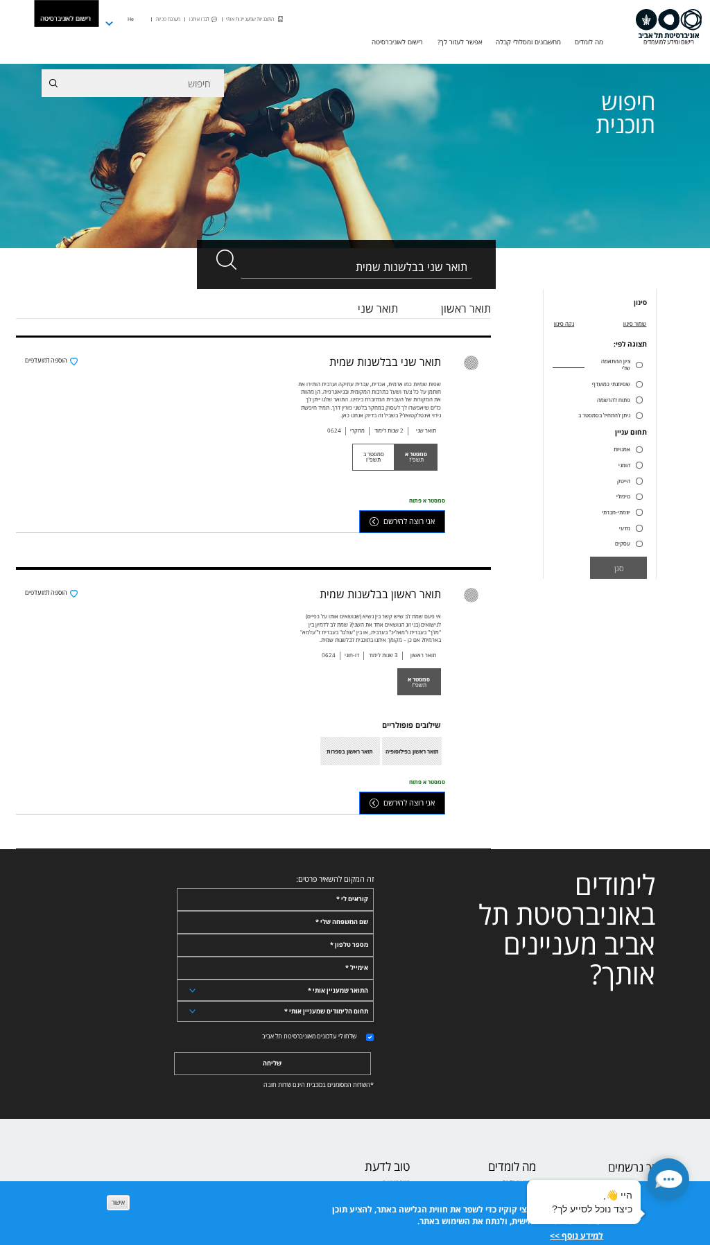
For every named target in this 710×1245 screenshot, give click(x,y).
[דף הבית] (668, 26)
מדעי (624, 528)
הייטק (623, 481)
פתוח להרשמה (613, 400)
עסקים (622, 543)
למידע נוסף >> (576, 1236)
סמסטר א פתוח (427, 500)
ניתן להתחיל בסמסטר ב (604, 415)
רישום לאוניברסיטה (65, 19)
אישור (118, 1203)
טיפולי (623, 496)
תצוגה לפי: (630, 344)
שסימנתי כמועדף (611, 384)
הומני (624, 465)
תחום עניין (631, 432)
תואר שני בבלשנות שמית (385, 361)
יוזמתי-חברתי (616, 512)
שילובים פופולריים (411, 725)
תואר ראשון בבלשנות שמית (380, 594)
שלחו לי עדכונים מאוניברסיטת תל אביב (309, 1036)
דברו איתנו (199, 18)
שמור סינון (634, 323)
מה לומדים (511, 1167)
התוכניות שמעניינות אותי (250, 18)
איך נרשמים (634, 1167)
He (131, 18)
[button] (668, 1179)
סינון (640, 303)
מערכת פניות (168, 18)
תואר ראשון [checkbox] (466, 308)
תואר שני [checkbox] (378, 308)
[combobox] (356, 267)
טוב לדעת (387, 1167)
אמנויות (622, 449)
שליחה (272, 1063)
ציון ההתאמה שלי (615, 365)
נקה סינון (564, 323)
